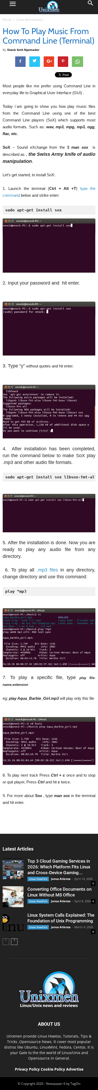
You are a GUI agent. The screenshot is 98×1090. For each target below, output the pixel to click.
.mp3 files (47, 570)
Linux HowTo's (38, 879)
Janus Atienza (61, 879)
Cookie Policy (53, 1069)
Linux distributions (29, 19)
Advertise (74, 1069)
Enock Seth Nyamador (23, 50)
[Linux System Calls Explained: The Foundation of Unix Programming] (13, 922)
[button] (90, 7)
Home (7, 19)
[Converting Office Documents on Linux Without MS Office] (13, 896)
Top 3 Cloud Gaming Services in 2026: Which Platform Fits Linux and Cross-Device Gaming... (58, 866)
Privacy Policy (27, 1069)
